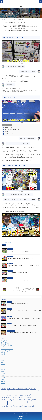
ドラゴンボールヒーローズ (6, 399)
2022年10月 (3, 383)
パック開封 (4, 242)
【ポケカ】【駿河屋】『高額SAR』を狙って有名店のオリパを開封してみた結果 (23, 318)
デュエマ (20, 397)
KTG (8, 388)
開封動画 (10, 242)
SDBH (13, 388)
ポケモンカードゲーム (33, 401)
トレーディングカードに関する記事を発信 (21, 415)
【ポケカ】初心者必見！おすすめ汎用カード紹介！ (18, 272)
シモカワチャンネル (5, 397)
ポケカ (7, 242)
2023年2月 (3, 375)
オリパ (15, 395)
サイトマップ (15, 413)
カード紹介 (27, 395)
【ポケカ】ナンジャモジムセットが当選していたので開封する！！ (21, 280)
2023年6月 (3, 367)
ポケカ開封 (3, 401)
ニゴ (14, 399)
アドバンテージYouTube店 (6, 395)
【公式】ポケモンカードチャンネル (23, 388)
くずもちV (33, 388)
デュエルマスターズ (27, 397)
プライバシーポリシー (22, 413)
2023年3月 (3, 373)
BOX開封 (3, 388)
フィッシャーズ (27, 399)
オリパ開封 (20, 395)
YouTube (22, 63)
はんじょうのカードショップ (34, 390)
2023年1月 (3, 377)
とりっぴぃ (25, 390)
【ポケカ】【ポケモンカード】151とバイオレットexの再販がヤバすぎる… (22, 325)
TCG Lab (21, 6)
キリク (33, 395)
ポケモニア (10, 401)
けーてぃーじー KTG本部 (5, 390)
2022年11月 (3, 381)
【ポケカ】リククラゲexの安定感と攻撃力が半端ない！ (19, 251)
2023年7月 (3, 366)
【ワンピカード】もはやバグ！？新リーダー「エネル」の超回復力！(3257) (22, 332)
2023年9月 (3, 362)
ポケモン (17, 401)
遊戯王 (3, 406)
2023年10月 (3, 360)
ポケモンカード (5, 240)
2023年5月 (3, 369)
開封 (25, 406)
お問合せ (27, 413)
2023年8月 (3, 364)
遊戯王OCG (9, 406)
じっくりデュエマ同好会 (16, 390)
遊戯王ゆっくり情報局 (18, 406)
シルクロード (13, 397)
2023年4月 (3, 371)
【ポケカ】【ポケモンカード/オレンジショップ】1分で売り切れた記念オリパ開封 (24, 310)
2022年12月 (3, 379)
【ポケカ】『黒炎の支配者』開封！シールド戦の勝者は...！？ (20, 258)
